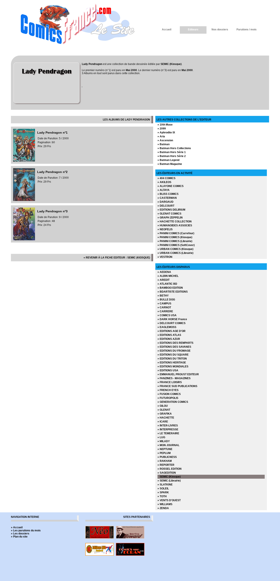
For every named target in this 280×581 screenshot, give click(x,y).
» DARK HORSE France (172, 319)
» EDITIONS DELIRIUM (171, 209)
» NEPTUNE (165, 449)
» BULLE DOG (166, 299)
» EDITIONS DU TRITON (172, 358)
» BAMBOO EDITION (170, 287)
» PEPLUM (164, 453)
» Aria (161, 136)
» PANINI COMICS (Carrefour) (176, 233)
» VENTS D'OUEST (169, 500)
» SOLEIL (163, 488)
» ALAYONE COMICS (171, 186)
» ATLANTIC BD (167, 283)
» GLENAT (164, 409)
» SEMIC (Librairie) (169, 480)
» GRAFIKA (165, 413)
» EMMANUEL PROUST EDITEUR (178, 374)
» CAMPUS (164, 303)
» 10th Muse (165, 124)
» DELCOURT (166, 205)
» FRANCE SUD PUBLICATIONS (177, 386)
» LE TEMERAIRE (168, 433)
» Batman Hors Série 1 (172, 152)
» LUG (161, 437)
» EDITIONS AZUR (169, 338)
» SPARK (163, 492)
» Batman (164, 144)
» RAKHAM (165, 460)
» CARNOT (164, 307)
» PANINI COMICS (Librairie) (175, 241)
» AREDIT (164, 279)
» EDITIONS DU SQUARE (173, 354)
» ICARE (163, 421)
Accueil (166, 29)
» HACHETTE (166, 417)
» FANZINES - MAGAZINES (174, 378)
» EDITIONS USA (168, 370)
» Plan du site (19, 536)
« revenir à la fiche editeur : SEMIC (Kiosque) (117, 257)
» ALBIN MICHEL (168, 275)
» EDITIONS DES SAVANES (174, 346)
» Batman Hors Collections (174, 148)
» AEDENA (164, 272)
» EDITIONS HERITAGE (172, 362)
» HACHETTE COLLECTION (175, 221)
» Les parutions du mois (26, 530)
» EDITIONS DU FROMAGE (174, 350)
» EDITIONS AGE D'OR (172, 331)
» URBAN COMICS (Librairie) (175, 253)
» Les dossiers (20, 533)
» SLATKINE (165, 484)
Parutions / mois (246, 29)
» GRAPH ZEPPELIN (170, 217)
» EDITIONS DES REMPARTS (175, 342)
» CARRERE (165, 311)
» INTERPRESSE (168, 429)
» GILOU (163, 405)
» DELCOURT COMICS (172, 323)
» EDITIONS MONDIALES (173, 366)
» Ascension (165, 140)
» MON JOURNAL (168, 445)
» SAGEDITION (167, 472)
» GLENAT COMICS (169, 213)
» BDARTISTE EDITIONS (173, 291)
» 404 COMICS (166, 178)
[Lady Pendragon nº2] (24, 200)
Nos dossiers (220, 29)
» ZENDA (163, 508)
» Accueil (17, 527)
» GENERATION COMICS (173, 401)
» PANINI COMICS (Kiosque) (175, 237)
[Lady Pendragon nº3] (24, 239)
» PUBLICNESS (167, 457)
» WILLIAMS (165, 504)
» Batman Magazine (170, 164)
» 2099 (162, 128)
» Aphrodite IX (166, 132)
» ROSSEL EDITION (170, 468)
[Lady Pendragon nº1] (24, 160)
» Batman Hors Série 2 (172, 156)
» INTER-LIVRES (168, 425)
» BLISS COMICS (168, 193)
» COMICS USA (167, 315)
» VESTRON (165, 256)
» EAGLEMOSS (167, 327)
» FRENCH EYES (168, 390)
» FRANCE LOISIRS (170, 382)
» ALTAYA (164, 190)
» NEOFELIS (165, 229)
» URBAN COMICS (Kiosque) (175, 249)
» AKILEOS (164, 182)
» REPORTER (166, 464)
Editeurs (193, 29)
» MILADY (164, 441)
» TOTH (162, 496)
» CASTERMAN (167, 197)
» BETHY (163, 295)
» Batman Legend (168, 160)
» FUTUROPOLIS (168, 398)
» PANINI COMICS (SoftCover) (176, 245)
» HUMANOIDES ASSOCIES (175, 225)
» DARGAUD (165, 201)
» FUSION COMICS (169, 394)
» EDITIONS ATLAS (169, 335)
